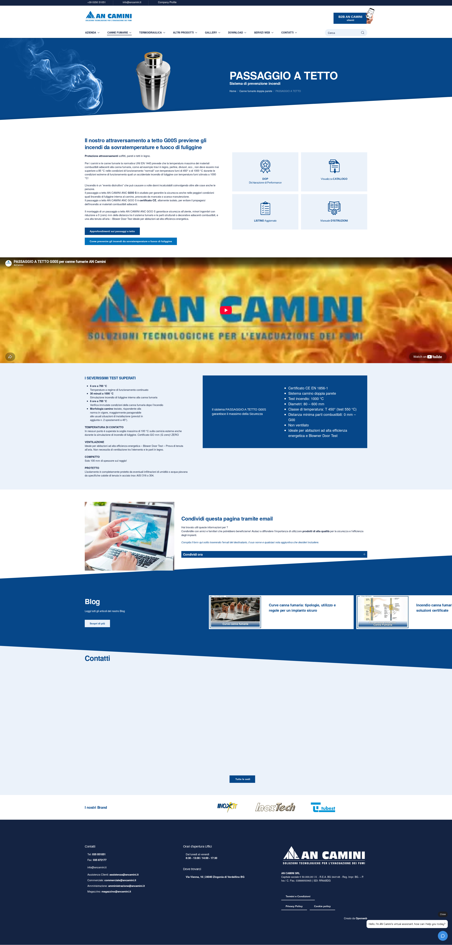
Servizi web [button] (262, 32)
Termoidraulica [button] (150, 32)
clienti (350, 18)
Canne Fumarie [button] (117, 32)
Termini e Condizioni (298, 896)
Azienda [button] (90, 32)
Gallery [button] (211, 32)
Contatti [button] (287, 32)
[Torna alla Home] (109, 16)
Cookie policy (322, 906)
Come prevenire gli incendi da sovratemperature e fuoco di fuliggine (131, 241)
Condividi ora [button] (193, 554)
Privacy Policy (294, 906)
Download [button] (235, 32)
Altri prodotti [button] (183, 32)
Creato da (355, 918)
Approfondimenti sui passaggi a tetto (112, 231)
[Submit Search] (362, 32)
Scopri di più (97, 623)
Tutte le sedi (242, 779)
